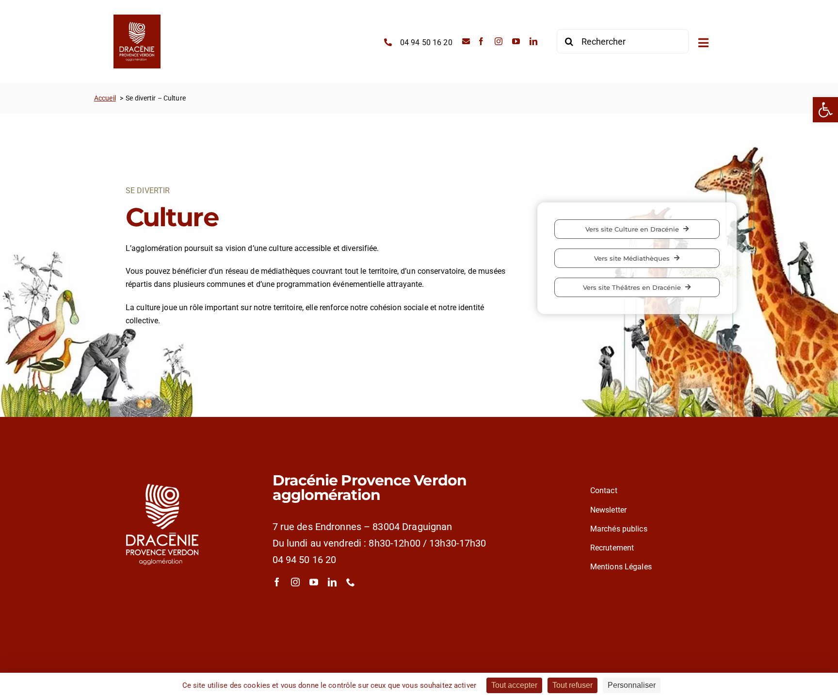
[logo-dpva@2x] (137, 18)
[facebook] (481, 41)
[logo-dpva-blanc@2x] (162, 472)
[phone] (350, 582)
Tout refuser (572, 685)
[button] (825, 109)
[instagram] (498, 41)
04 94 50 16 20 (305, 559)
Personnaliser (632, 685)
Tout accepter (514, 685)
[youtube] (516, 41)
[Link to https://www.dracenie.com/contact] (466, 41)
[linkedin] (533, 41)
